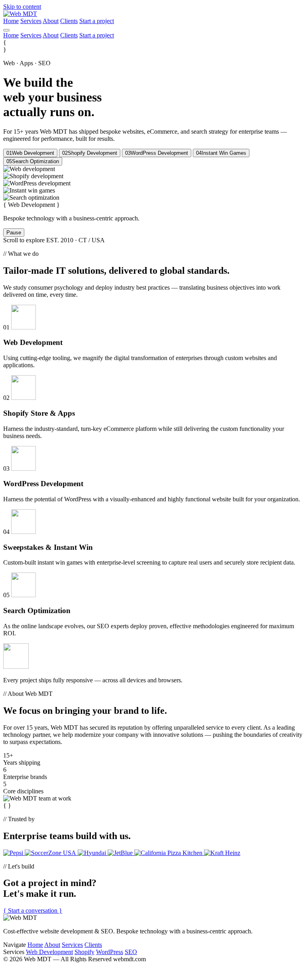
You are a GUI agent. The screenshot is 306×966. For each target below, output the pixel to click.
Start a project (96, 21)
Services (30, 21)
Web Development (49, 951)
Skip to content (22, 6)
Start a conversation (32, 910)
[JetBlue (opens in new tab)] (121, 852)
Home (11, 21)
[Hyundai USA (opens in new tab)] (93, 852)
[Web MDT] (20, 13)
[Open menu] (6, 30)
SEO (131, 951)
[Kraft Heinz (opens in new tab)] (222, 852)
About (51, 21)
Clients (69, 21)
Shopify (84, 951)
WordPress (109, 951)
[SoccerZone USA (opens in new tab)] (51, 852)
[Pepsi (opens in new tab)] (14, 852)
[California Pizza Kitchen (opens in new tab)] (169, 852)
